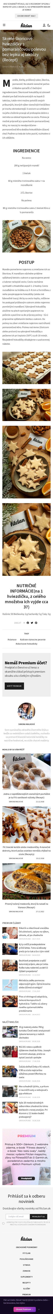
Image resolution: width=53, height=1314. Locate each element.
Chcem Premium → (24, 1309)
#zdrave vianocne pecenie (32, 639)
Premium (26, 1294)
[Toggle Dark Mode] (49, 25)
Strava (26, 1265)
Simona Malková (26, 724)
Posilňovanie (26, 1259)
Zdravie (26, 1271)
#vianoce (12, 639)
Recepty (26, 1282)
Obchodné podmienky (26, 1247)
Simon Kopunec (25, 939)
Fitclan (26, 1253)
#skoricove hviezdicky (26, 643)
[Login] (44, 25)
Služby (26, 1288)
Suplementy (27, 1276)
